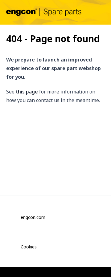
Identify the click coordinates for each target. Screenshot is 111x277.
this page (27, 91)
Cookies (29, 247)
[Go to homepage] (43, 12)
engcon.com (33, 217)
